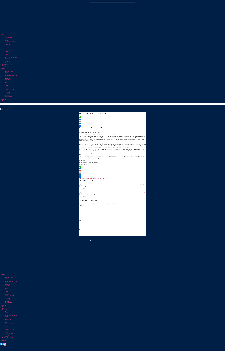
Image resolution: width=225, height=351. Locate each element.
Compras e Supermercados (11, 41)
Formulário (4, 67)
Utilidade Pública (8, 62)
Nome (80, 220)
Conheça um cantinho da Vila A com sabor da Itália (96, 178)
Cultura (6, 40)
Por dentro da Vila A (9, 50)
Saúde (6, 53)
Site (80, 229)
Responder (84, 188)
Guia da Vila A (8, 45)
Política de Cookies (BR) (7, 64)
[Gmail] (112, 120)
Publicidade (7, 51)
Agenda (6, 38)
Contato (4, 65)
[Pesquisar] (1, 106)
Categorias (4, 36)
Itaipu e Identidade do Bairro (11, 57)
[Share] (112, 126)
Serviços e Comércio (9, 55)
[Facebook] (112, 119)
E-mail (81, 225)
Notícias (6, 48)
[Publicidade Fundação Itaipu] (73, 175)
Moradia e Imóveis (9, 60)
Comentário (82, 205)
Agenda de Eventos (9, 37)
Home (3, 34)
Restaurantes (7, 58)
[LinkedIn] (112, 124)
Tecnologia (7, 61)
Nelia (84, 192)
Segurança (7, 54)
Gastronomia (7, 44)
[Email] (112, 122)
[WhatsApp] (112, 117)
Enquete (6, 43)
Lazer (6, 47)
